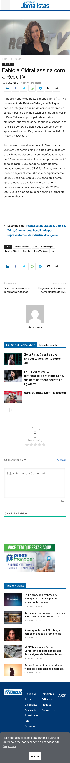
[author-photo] (35, 322)
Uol (53, 251)
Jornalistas (48, 694)
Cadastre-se (49, 710)
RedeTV (26, 251)
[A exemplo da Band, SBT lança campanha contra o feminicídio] (13, 634)
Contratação (47, 246)
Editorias (47, 699)
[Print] (56, 88)
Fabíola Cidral (12, 251)
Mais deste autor (49, 345)
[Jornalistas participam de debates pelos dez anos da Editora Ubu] (13, 617)
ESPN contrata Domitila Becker (44, 392)
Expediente (30, 704)
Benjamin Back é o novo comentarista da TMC (52, 290)
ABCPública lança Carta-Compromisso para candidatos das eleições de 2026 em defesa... (44, 651)
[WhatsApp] (32, 88)
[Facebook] (15, 88)
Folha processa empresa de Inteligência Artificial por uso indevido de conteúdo (41, 599)
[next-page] (11, 410)
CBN (35, 246)
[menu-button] (5, 5)
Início (4, 58)
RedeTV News (41, 251)
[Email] (48, 88)
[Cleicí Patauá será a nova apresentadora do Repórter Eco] (13, 359)
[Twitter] (23, 88)
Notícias (46, 704)
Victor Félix (12, 82)
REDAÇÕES (16, 58)
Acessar (61, 459)
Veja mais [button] (9, 746)
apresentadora (22, 246)
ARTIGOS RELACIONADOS (20, 345)
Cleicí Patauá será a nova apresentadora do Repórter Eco (42, 358)
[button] (65, 5)
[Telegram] (40, 88)
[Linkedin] (7, 88)
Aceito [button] (35, 756)
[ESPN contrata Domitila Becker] (13, 397)
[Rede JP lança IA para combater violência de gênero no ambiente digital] (13, 670)
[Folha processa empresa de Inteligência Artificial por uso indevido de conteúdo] (13, 599)
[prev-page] (6, 410)
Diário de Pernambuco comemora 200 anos (17, 290)
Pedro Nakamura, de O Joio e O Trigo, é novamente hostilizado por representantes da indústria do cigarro (36, 230)
